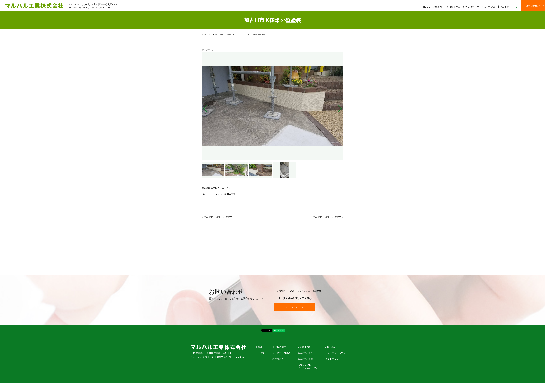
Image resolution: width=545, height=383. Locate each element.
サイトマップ (332, 358)
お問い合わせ (332, 347)
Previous (203, 107)
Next (342, 107)
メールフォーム (294, 306)
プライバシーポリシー (336, 352)
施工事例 (504, 6)
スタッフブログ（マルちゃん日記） (226, 34)
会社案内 (437, 6)
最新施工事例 (304, 347)
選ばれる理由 (453, 6)
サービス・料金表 (486, 6)
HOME (426, 6)
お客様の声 (468, 6)
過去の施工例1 (305, 352)
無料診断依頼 (533, 5)
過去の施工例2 (305, 358)
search (516, 7)
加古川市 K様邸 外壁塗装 (218, 217)
